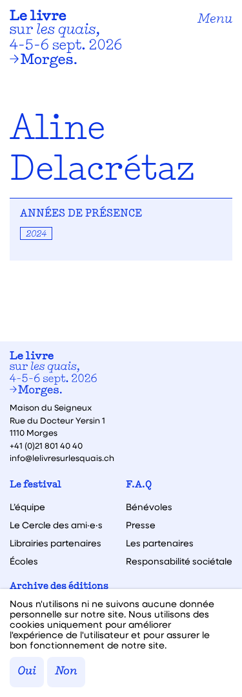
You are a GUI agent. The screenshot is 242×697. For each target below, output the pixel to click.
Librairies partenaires (55, 543)
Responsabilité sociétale (179, 561)
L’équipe (27, 506)
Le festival (35, 485)
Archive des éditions (59, 587)
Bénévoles (149, 506)
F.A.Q (139, 485)
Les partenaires (160, 543)
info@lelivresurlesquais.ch (62, 457)
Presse (141, 525)
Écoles (24, 561)
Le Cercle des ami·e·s (56, 525)
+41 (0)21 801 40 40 (46, 445)
